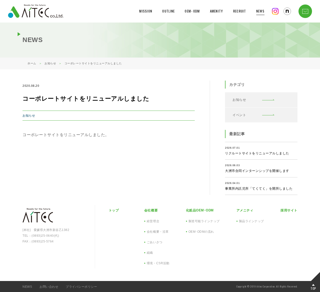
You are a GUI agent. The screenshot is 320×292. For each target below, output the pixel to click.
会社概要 (151, 210)
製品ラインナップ (251, 221)
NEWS (260, 11)
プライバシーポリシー (81, 286)
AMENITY (216, 11)
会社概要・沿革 (158, 231)
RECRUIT (239, 11)
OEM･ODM (192, 11)
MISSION (145, 11)
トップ (114, 210)
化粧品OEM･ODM (200, 210)
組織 (150, 252)
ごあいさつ (154, 242)
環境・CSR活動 (158, 263)
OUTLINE (168, 11)
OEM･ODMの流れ (201, 231)
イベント (239, 115)
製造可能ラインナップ (204, 221)
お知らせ (28, 115)
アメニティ (245, 210)
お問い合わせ (49, 286)
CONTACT (305, 11)
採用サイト (289, 210)
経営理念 (153, 221)
